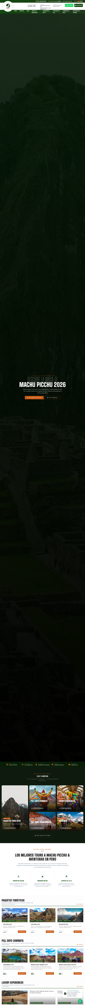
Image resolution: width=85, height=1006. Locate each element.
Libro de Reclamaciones (67, 1)
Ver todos (79, 904)
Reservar (79, 5)
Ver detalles (22, 931)
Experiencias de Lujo (56, 11)
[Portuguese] (82, 1)
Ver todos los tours (43, 835)
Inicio (15, 11)
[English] (80, 1)
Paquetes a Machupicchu (34, 11)
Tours (28, 11)
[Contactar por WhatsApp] (80, 1001)
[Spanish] (78, 1)
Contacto (59, 1)
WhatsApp (70, 5)
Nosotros (22, 11)
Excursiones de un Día (46, 11)
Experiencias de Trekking (76, 11)
